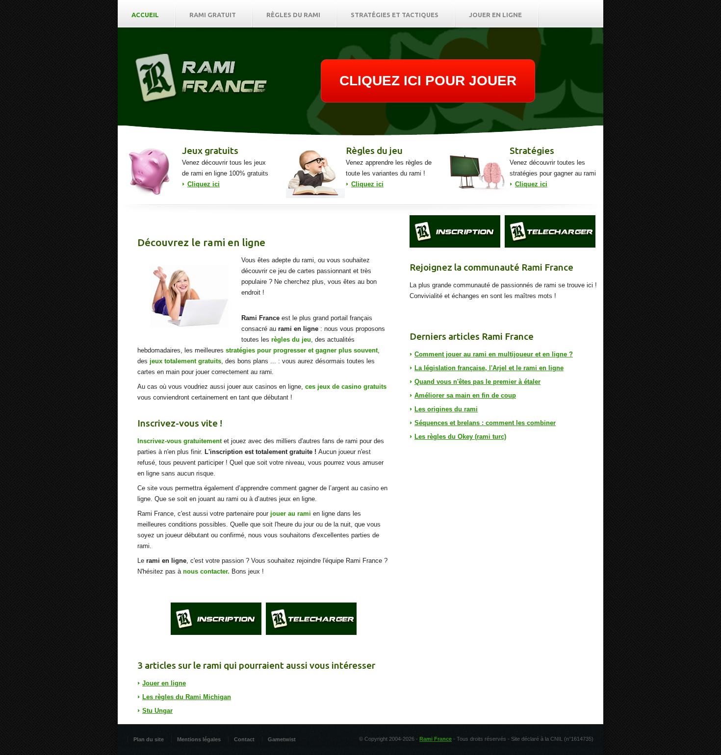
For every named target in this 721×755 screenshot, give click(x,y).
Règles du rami (293, 14)
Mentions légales (199, 739)
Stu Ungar (157, 710)
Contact (244, 739)
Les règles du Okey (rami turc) (460, 436)
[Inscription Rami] (216, 619)
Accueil (145, 14)
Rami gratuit (212, 14)
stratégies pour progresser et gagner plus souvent (302, 350)
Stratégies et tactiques (394, 14)
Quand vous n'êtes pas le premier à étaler (477, 381)
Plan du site (148, 739)
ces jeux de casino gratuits (345, 386)
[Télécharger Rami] (311, 619)
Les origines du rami (446, 409)
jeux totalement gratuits (185, 361)
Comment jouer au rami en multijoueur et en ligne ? (493, 354)
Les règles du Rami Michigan (186, 697)
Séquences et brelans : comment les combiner (485, 423)
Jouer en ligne (495, 14)
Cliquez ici (203, 184)
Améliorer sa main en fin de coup (465, 395)
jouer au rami (290, 513)
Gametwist (282, 739)
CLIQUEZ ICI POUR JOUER (427, 80)
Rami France (435, 739)
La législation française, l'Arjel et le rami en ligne (489, 368)
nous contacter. (206, 571)
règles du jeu (291, 339)
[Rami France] (201, 101)
